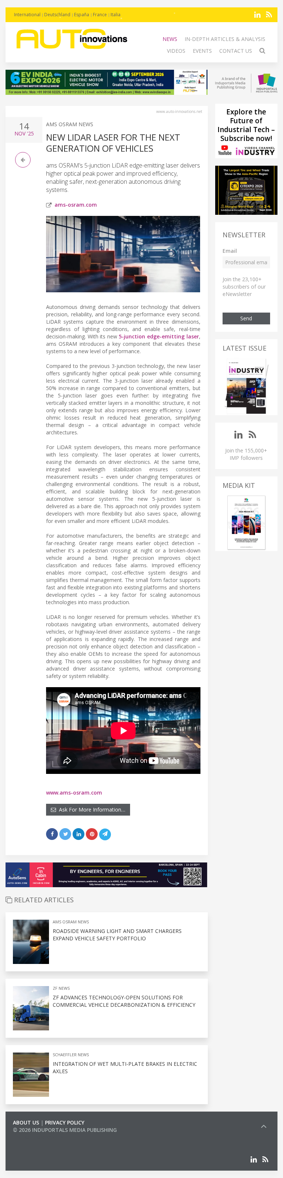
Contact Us (235, 50)
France (100, 14)
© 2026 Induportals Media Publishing (65, 1129)
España (81, 14)
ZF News (61, 988)
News (170, 38)
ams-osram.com (76, 204)
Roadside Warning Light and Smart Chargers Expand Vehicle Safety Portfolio (117, 934)
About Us (26, 1122)
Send (246, 318)
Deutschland (57, 14)
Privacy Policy (64, 1122)
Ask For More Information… (90, 809)
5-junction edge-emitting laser (159, 336)
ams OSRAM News (69, 124)
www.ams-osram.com (74, 792)
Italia (115, 14)
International (27, 14)
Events (202, 50)
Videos (176, 50)
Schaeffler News (71, 1054)
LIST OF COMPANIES (38, 1137)
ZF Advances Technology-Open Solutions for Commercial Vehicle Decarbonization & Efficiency (124, 1001)
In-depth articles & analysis (225, 38)
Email (230, 250)
